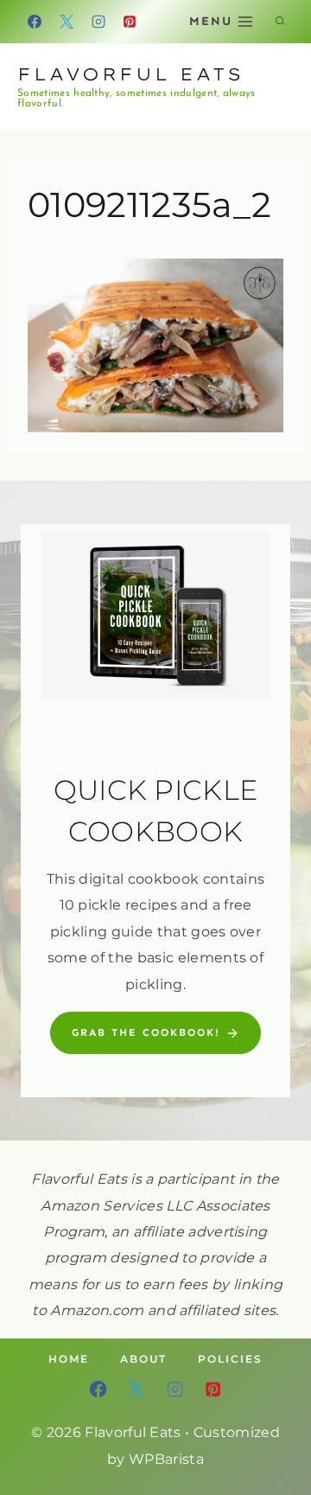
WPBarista (166, 1459)
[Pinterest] (129, 21)
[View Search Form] (280, 21)
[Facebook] (34, 21)
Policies (230, 1358)
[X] (66, 21)
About (143, 1358)
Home (68, 1358)
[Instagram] (98, 21)
